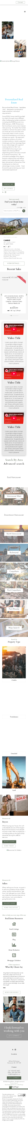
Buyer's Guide (9, 841)
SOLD (24, 207)
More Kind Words (12, 992)
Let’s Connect (14, 1035)
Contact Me (8, 184)
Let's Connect (14, 1077)
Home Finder (9, 846)
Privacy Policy (13, 1083)
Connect (20, 2)
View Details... (14, 263)
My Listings (8, 188)
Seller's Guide (9, 903)
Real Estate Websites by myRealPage (14, 1084)
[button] (8, 184)
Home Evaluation (11, 907)
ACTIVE (18, 207)
